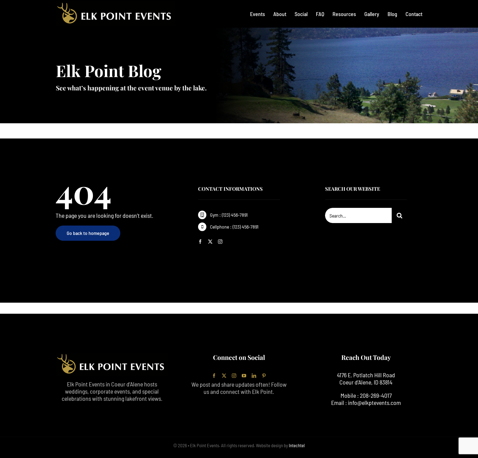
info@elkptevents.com (374, 402)
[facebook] (200, 241)
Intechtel (296, 445)
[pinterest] (264, 375)
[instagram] (220, 241)
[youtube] (244, 375)
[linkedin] (254, 375)
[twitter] (210, 241)
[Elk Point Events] (115, 4)
